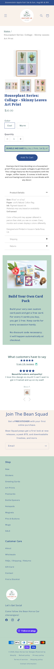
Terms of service (21, 659)
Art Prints (10, 488)
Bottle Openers (12, 500)
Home (7, 31)
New (7, 469)
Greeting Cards (12, 481)
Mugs (8, 525)
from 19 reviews (25, 364)
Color (7, 120)
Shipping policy (36, 659)
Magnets (9, 512)
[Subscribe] (46, 446)
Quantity (9, 134)
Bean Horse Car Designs (25, 652)
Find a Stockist (12, 579)
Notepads (10, 506)
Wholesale (10, 554)
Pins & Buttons (12, 519)
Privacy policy (38, 655)
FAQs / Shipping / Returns (18, 561)
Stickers (9, 475)
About (8, 548)
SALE (7, 531)
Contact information (28, 664)
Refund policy (24, 655)
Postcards (10, 494)
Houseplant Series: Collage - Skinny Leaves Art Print (26, 100)
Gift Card (9, 567)
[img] (27, 360)
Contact (9, 573)
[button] (5, 16)
